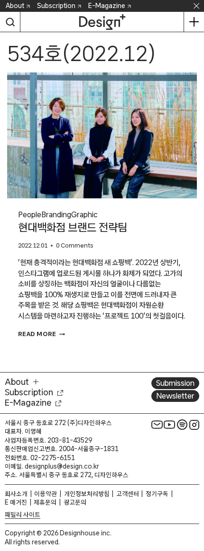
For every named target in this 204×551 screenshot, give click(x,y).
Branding (56, 214)
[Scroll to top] (194, 490)
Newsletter (175, 396)
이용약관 (45, 493)
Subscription (56, 5)
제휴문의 (45, 502)
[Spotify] (182, 424)
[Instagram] (194, 424)
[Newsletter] (157, 424)
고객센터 (127, 493)
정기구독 (157, 493)
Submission (175, 383)
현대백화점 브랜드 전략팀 (72, 227)
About (15, 5)
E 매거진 (16, 502)
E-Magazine (106, 5)
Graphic (84, 214)
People (29, 214)
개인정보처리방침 (87, 493)
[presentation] (102, 135)
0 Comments (74, 245)
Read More (41, 334)
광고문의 (75, 502)
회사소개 (16, 493)
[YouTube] (169, 424)
